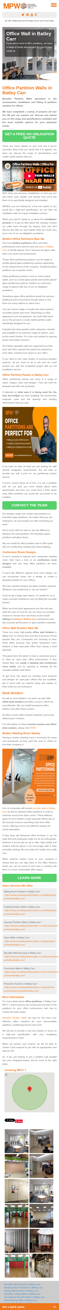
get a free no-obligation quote (29, 135)
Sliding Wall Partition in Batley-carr (21, 1290)
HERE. (33, 728)
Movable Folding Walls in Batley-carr (22, 1294)
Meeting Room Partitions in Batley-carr (23, 1287)
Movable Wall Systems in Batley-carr (22, 1284)
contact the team (29, 505)
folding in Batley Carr (24, 619)
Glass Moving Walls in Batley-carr (20, 1300)
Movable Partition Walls (14, 1017)
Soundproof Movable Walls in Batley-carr (24, 1297)
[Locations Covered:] (3, 5)
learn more (29, 878)
